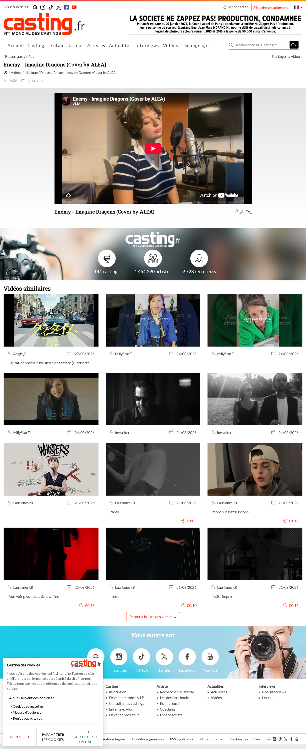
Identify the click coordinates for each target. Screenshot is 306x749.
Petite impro (221, 596)
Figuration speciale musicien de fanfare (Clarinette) (49, 362)
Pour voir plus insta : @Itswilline (33, 596)
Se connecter (238, 7)
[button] (298, 7)
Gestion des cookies (245, 739)
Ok (294, 44)
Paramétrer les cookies (53, 737)
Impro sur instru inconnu (231, 511)
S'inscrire (270, 7)
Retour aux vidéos (19, 56)
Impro (114, 596)
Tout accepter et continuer (86, 737)
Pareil (114, 511)
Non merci (19, 737)
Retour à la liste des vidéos (150, 616)
